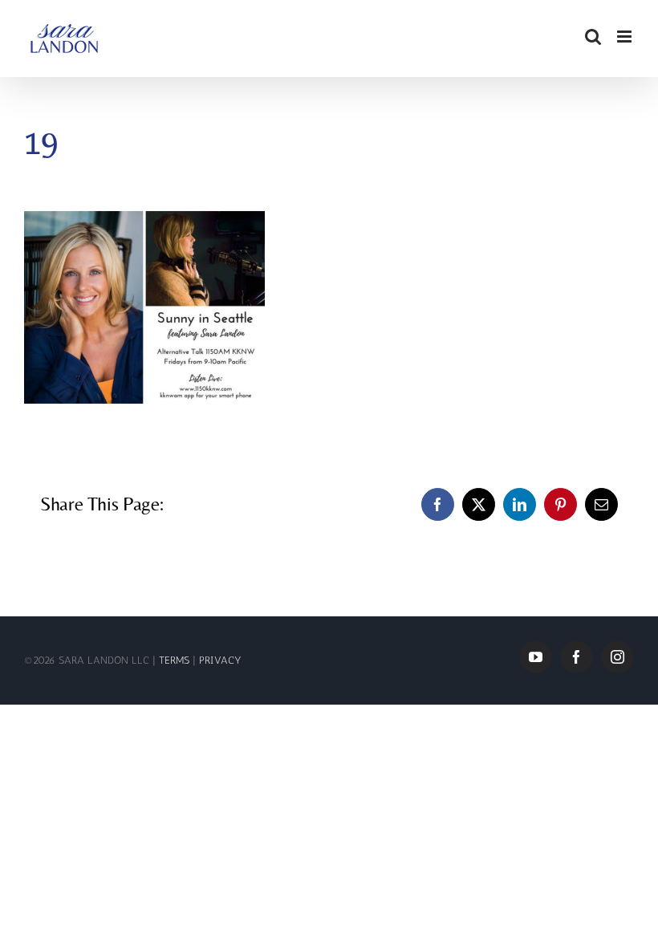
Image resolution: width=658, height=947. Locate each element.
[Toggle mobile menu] (625, 36)
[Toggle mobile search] (593, 36)
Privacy (220, 660)
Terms (176, 660)
